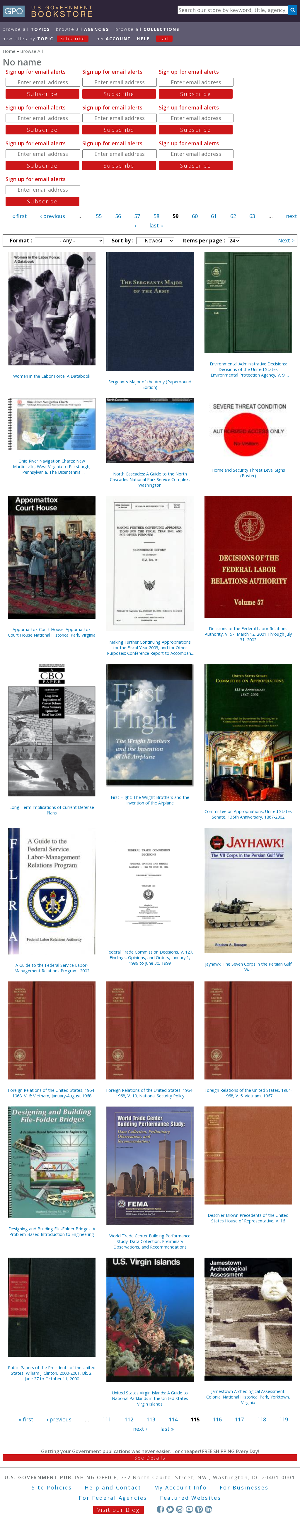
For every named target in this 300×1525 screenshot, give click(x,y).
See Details (150, 1458)
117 (239, 1419)
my (114, 38)
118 (261, 1419)
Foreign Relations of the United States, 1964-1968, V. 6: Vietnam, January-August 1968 (52, 1093)
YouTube (189, 1509)
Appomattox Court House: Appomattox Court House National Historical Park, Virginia (52, 632)
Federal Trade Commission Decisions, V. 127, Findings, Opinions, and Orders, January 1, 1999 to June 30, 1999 (149, 957)
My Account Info (180, 1487)
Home (9, 51)
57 (137, 216)
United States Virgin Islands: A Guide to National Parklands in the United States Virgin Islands (150, 1398)
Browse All (26, 29)
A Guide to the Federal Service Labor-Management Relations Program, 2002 (51, 968)
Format (20, 240)
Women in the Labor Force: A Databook (51, 376)
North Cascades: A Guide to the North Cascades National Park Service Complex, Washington (150, 479)
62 (233, 216)
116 (217, 1419)
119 (283, 1419)
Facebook (160, 1509)
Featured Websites (190, 1497)
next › (140, 1428)
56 (118, 216)
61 (214, 216)
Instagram (179, 1509)
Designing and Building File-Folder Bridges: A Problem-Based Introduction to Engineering (51, 1231)
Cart (164, 38)
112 (129, 1419)
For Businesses (244, 1487)
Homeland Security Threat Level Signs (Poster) (248, 472)
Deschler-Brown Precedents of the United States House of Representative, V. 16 (248, 1218)
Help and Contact (113, 1487)
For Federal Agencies (113, 1497)
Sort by (122, 240)
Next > (286, 240)
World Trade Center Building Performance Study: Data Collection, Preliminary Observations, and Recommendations (149, 1241)
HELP (143, 38)
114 (173, 1419)
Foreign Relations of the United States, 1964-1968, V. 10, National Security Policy (150, 1093)
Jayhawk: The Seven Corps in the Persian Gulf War (248, 966)
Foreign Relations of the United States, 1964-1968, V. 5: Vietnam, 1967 (248, 1093)
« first (19, 216)
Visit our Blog (118, 1509)
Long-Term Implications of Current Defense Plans (51, 810)
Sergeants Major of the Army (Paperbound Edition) (149, 384)
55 (99, 216)
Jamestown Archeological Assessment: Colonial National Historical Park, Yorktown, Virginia (248, 1397)
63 (252, 216)
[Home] (50, 14)
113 (150, 1419)
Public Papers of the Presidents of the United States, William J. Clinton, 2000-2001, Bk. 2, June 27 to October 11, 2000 (52, 1373)
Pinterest (198, 1509)
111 (106, 1419)
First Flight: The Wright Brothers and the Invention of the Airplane (150, 800)
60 (195, 216)
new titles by (44, 38)
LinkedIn (208, 1509)
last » (156, 225)
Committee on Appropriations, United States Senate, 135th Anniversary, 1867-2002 (248, 814)
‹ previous (52, 216)
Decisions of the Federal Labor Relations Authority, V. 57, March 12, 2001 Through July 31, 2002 (248, 634)
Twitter (170, 1509)
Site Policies (52, 1487)
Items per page (203, 240)
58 (156, 216)
